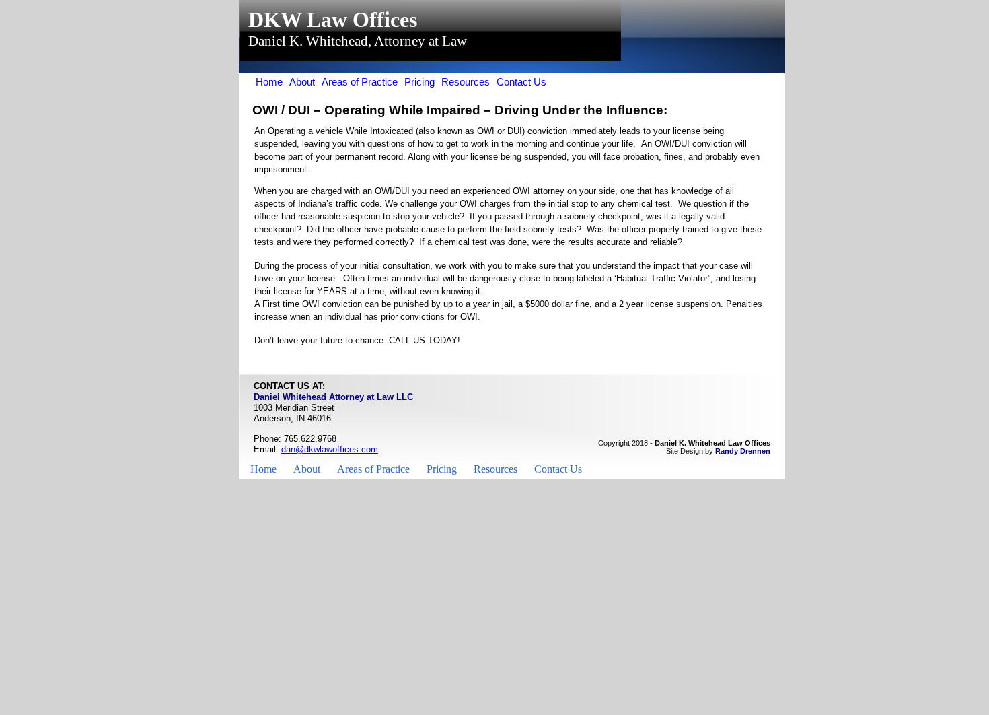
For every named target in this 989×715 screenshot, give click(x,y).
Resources (495, 469)
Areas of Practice (373, 469)
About (306, 469)
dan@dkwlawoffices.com (329, 449)
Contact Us (558, 469)
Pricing (442, 469)
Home (263, 469)
